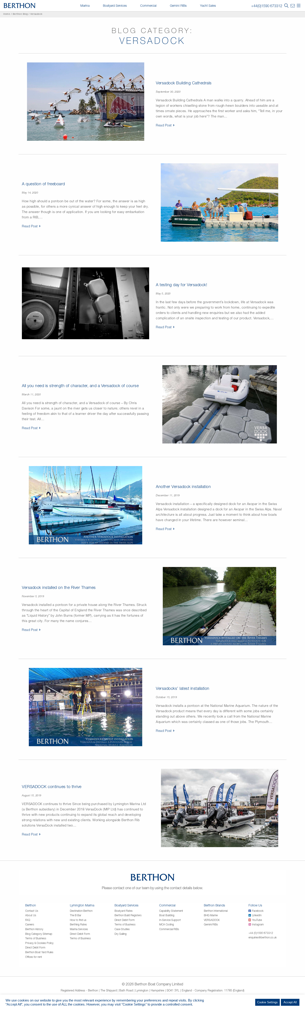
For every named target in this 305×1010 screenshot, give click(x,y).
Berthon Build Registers (128, 915)
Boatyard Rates (124, 910)
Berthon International (216, 910)
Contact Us (31, 910)
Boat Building (166, 915)
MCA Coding (166, 924)
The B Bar (75, 915)
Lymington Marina (82, 905)
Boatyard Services (115, 5)
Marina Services (79, 929)
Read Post (164, 125)
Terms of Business (35, 938)
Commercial (148, 5)
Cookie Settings (267, 1002)
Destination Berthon (81, 910)
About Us (30, 915)
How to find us (78, 920)
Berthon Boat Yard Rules (39, 952)
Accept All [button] (290, 1002)
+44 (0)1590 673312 (261, 933)
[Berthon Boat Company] (19, 5)
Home (6, 14)
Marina (85, 5)
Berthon (30, 905)
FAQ (27, 920)
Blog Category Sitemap (38, 933)
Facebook (257, 910)
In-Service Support (170, 920)
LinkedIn (256, 915)
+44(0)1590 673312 (266, 6)
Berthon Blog (20, 14)
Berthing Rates (78, 924)
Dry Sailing (121, 933)
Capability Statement (171, 910)
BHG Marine (211, 915)
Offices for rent (33, 957)
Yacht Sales (208, 5)
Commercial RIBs (169, 929)
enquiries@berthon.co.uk (263, 937)
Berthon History (34, 929)
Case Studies (122, 929)
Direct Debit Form (35, 947)
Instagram (258, 924)
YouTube (257, 920)
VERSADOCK (212, 920)
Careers (29, 924)
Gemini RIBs (178, 5)
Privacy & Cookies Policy (39, 943)
